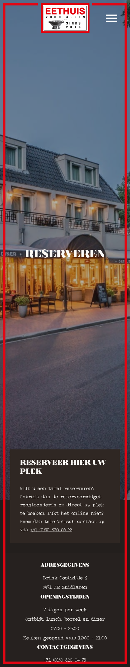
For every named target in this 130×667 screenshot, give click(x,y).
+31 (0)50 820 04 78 (51, 529)
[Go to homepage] (65, 18)
